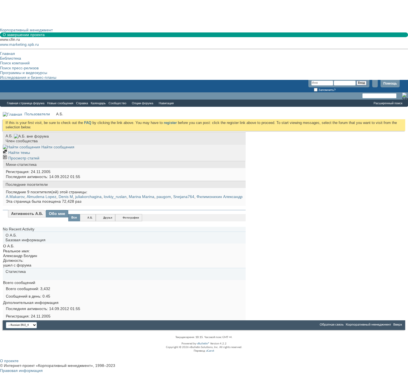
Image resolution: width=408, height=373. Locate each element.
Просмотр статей (23, 158)
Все (74, 217)
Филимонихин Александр (220, 196)
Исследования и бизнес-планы (28, 77)
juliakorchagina (88, 196)
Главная (7, 53)
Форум (11, 96)
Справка (82, 103)
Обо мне (57, 213)
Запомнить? (327, 90)
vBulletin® (203, 343)
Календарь (98, 103)
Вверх (397, 324)
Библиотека (10, 58)
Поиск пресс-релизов (19, 68)
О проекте (9, 361)
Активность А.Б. (27, 213)
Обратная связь (332, 324)
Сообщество (117, 103)
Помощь (390, 83)
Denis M (66, 196)
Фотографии (131, 217)
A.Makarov (15, 196)
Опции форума (142, 103)
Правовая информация (21, 370)
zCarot (210, 350)
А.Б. (90, 217)
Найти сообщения (57, 147)
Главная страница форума (25, 103)
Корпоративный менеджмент (368, 324)
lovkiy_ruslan (115, 196)
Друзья (107, 217)
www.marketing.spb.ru (19, 44)
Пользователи (37, 114)
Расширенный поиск (388, 103)
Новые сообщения (60, 103)
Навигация (166, 103)
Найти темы (18, 152)
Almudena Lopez (41, 196)
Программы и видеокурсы (23, 72)
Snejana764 (183, 196)
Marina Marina (141, 196)
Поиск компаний (15, 63)
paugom (164, 196)
